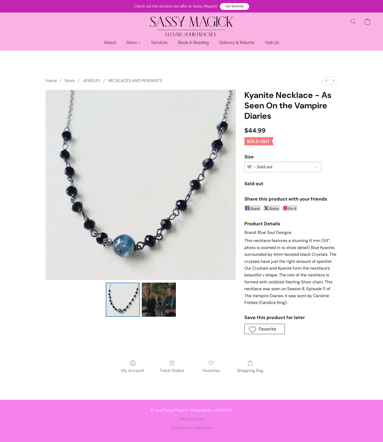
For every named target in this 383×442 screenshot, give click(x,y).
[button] (234, 6)
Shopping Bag (250, 370)
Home (51, 80)
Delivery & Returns (237, 42)
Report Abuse (191, 419)
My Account (132, 370)
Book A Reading (193, 42)
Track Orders (172, 370)
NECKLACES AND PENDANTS (135, 80)
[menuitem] (326, 80)
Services (159, 42)
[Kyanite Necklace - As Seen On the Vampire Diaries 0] (123, 299)
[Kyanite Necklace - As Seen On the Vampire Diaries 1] (159, 299)
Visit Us (272, 42)
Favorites (211, 370)
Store (132, 42)
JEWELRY (91, 80)
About (110, 42)
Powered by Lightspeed (191, 428)
